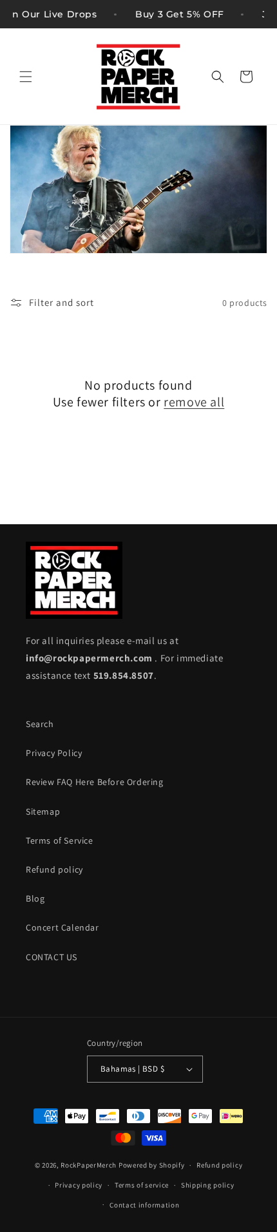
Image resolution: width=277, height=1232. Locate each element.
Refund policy (54, 869)
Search (40, 724)
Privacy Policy (54, 753)
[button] (26, 76)
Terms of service (142, 1184)
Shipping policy (207, 1184)
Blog (35, 898)
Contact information (144, 1204)
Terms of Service (59, 840)
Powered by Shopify (152, 1165)
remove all (194, 401)
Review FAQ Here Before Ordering (95, 782)
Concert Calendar (62, 927)
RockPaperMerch (89, 1165)
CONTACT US (51, 957)
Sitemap (43, 811)
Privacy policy (78, 1184)
